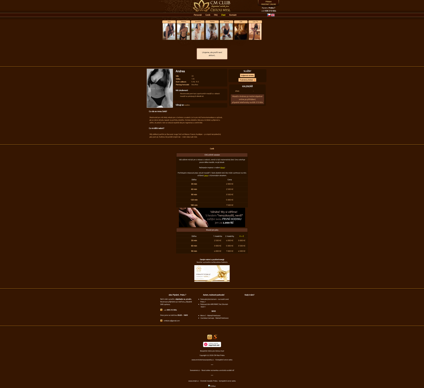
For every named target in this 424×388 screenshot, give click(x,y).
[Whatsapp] (209, 339)
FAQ (216, 14)
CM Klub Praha (219, 355)
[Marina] (183, 40)
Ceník (207, 14)
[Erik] (241, 40)
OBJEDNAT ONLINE (268, 4)
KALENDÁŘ (247, 86)
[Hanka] (212, 40)
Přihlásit (268, 1)
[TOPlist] (212, 386)
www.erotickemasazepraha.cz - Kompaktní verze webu (212, 359)
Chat (223, 14)
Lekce (206, 175)
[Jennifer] (198, 40)
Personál (198, 14)
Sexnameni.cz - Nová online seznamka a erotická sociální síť (212, 370)
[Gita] (169, 40)
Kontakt (233, 14)
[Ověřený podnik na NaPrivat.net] (212, 346)
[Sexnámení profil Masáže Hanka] (215, 337)
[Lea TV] (255, 40)
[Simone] (226, 40)
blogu (223, 167)
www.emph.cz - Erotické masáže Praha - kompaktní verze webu (212, 381)
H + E (241, 236)
